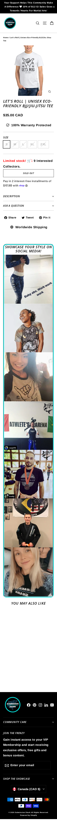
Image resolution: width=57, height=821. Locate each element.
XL (32, 144)
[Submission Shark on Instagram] (40, 705)
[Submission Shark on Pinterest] (34, 705)
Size (5, 137)
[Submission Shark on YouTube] (52, 705)
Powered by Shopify (28, 815)
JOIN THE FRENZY (14, 733)
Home (5, 37)
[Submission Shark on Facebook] (28, 705)
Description (11, 196)
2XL (43, 144)
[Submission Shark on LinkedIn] (46, 705)
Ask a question (13, 205)
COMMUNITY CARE (14, 722)
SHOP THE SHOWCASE (16, 778)
